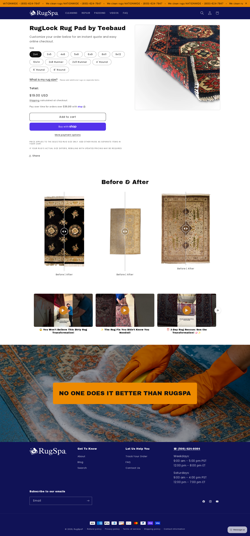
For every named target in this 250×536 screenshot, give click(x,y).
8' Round (59, 69)
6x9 (90, 54)
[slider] (64, 231)
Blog (80, 462)
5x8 (76, 54)
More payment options (68, 134)
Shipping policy (152, 529)
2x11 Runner (79, 62)
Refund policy (94, 529)
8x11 (104, 54)
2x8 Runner (56, 62)
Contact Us (133, 468)
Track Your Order (136, 456)
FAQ (128, 462)
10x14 (36, 62)
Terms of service (132, 529)
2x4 (35, 54)
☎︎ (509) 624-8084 (187, 448)
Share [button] (36, 155)
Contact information (174, 529)
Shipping (34, 100)
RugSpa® (79, 529)
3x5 (49, 54)
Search (82, 468)
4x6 (62, 54)
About (81, 456)
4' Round (102, 62)
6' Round (39, 69)
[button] (202, 13)
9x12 (118, 54)
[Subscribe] (88, 501)
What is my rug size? (44, 80)
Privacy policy (112, 529)
